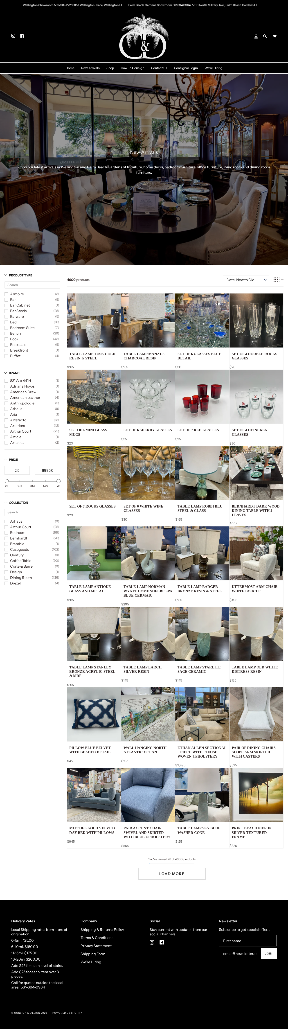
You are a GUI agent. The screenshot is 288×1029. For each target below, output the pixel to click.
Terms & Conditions (97, 937)
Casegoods (19, 549)
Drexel (15, 583)
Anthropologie (22, 403)
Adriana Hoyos (22, 386)
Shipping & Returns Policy (102, 929)
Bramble (17, 544)
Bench (15, 333)
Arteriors (17, 425)
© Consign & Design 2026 (29, 1012)
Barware (17, 316)
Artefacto (18, 420)
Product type (20, 275)
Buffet (15, 356)
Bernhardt (18, 538)
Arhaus (16, 408)
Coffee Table (20, 560)
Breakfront (19, 350)
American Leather (25, 397)
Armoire (17, 294)
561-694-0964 (33, 987)
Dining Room (21, 577)
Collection (18, 502)
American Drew (23, 392)
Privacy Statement (96, 945)
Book (14, 339)
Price (13, 459)
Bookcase (18, 344)
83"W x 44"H (20, 380)
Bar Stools (18, 311)
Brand (14, 373)
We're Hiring (91, 962)
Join (268, 953)
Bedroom (17, 532)
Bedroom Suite (22, 327)
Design (16, 572)
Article (15, 437)
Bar (13, 299)
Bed (13, 322)
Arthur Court (20, 431)
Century (17, 555)
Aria (13, 414)
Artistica (17, 442)
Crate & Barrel (22, 566)
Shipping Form (93, 954)
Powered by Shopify (67, 1012)
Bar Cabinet (20, 305)
